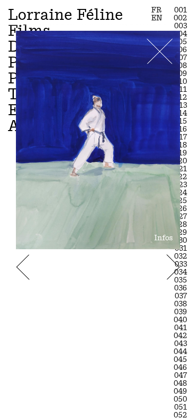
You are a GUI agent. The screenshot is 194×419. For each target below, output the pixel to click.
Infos (163, 237)
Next (173, 267)
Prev (23, 267)
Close (160, 51)
